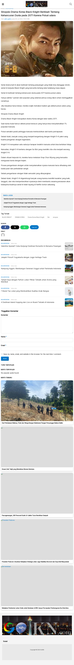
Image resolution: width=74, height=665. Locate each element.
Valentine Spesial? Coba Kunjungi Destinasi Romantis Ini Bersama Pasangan (31, 246)
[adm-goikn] (3, 235)
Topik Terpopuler (7, 365)
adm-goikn (7, 19)
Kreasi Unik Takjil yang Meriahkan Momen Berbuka (18, 469)
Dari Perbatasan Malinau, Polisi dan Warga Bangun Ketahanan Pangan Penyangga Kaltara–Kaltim (32, 423)
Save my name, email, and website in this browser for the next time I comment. (32, 354)
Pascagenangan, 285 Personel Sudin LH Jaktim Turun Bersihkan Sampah (25, 515)
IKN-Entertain (5, 243)
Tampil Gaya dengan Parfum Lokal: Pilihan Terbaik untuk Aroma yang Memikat (28, 281)
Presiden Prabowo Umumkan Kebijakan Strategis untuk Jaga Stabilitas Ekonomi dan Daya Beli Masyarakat (35, 562)
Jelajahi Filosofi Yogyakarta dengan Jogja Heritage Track (24, 257)
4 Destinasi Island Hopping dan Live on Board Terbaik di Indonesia (27, 302)
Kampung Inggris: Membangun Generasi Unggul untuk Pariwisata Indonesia (31, 269)
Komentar (4, 315)
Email (3, 345)
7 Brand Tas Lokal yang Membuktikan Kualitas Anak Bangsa (25, 291)
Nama (4, 337)
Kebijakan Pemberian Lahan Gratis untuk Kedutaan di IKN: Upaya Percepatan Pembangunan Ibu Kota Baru (35, 608)
